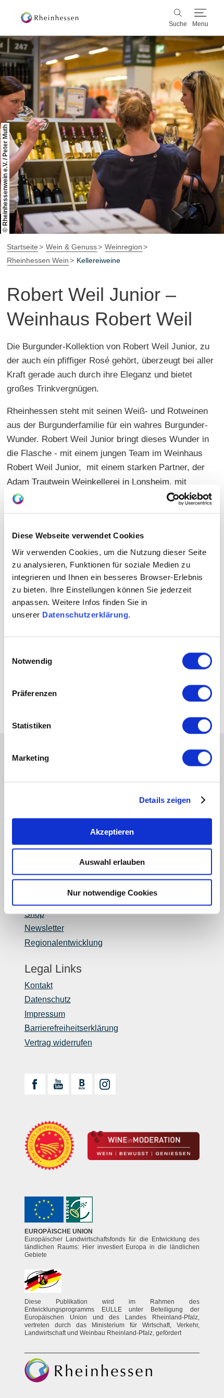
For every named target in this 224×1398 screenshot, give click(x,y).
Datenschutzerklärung (85, 614)
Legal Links (53, 969)
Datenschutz (47, 999)
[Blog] (81, 1084)
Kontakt (38, 985)
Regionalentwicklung (63, 942)
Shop (34, 914)
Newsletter (44, 928)
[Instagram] (105, 1084)
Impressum (44, 1014)
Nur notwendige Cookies (112, 892)
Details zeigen (165, 800)
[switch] (197, 693)
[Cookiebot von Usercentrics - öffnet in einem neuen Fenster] (166, 499)
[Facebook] (34, 1084)
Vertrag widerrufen (58, 1042)
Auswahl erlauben (112, 862)
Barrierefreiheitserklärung (71, 1028)
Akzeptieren (112, 831)
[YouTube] (58, 1084)
